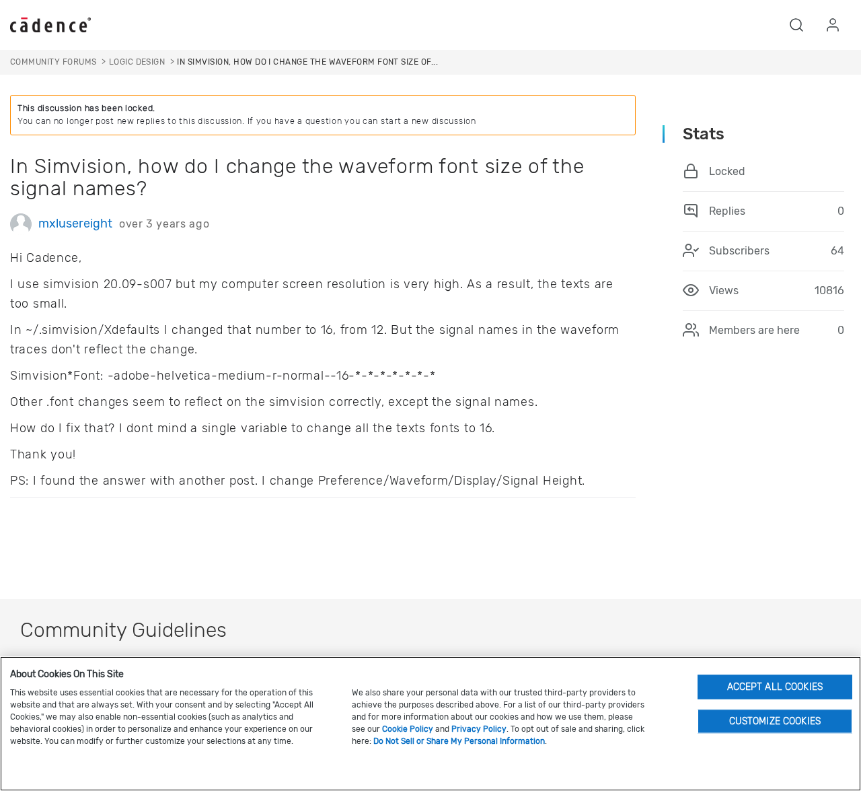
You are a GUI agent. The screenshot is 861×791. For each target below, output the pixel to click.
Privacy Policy (479, 729)
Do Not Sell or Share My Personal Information (459, 741)
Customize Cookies (775, 720)
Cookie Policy (407, 729)
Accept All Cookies (775, 686)
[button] (796, 25)
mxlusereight (75, 223)
